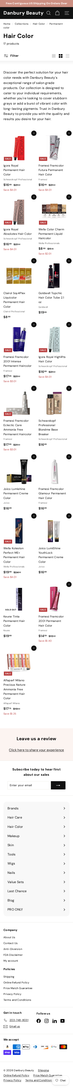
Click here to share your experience (36, 750)
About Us (9, 937)
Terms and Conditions (17, 1000)
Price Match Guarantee (17, 988)
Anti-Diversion (12, 949)
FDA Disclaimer (13, 955)
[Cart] (57, 13)
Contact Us (10, 943)
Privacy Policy (12, 994)
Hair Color (39, 23)
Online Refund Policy (16, 982)
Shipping (8, 976)
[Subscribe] (58, 785)
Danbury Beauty (23, 13)
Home (7, 23)
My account (10, 960)
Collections (22, 23)
